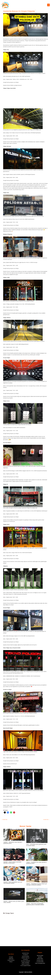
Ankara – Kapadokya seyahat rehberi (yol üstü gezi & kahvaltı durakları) (36, 884)
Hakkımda (11, 958)
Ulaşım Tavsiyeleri (25, 962)
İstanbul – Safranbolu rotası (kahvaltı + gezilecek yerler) (13, 843)
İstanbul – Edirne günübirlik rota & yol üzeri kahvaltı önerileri (12, 882)
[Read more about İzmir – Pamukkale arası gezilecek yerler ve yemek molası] (37, 835)
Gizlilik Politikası (11, 960)
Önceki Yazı (4, 819)
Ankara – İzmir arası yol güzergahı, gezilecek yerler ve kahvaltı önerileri (35, 904)
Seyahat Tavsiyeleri (25, 964)
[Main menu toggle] (48, 5)
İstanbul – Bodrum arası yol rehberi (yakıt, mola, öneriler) (13, 902)
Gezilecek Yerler (25, 953)
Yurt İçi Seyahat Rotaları (25, 965)
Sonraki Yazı (46, 819)
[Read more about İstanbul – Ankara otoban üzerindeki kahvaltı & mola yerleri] (14, 854)
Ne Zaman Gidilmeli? (25, 961)
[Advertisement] (25, 99)
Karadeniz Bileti (40, 960)
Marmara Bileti (40, 955)
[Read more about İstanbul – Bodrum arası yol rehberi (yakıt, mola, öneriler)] (14, 893)
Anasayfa (11, 957)
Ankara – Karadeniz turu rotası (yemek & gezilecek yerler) (36, 863)
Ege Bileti (40, 957)
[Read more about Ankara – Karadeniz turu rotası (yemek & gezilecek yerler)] (37, 854)
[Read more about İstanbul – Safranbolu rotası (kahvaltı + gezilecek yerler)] (14, 834)
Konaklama (25, 954)
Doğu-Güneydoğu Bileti (40, 963)
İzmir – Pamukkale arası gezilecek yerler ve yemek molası (36, 845)
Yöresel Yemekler (25, 956)
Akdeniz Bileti (40, 958)
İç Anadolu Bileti (40, 961)
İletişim (11, 961)
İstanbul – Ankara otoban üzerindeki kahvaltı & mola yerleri (12, 862)
